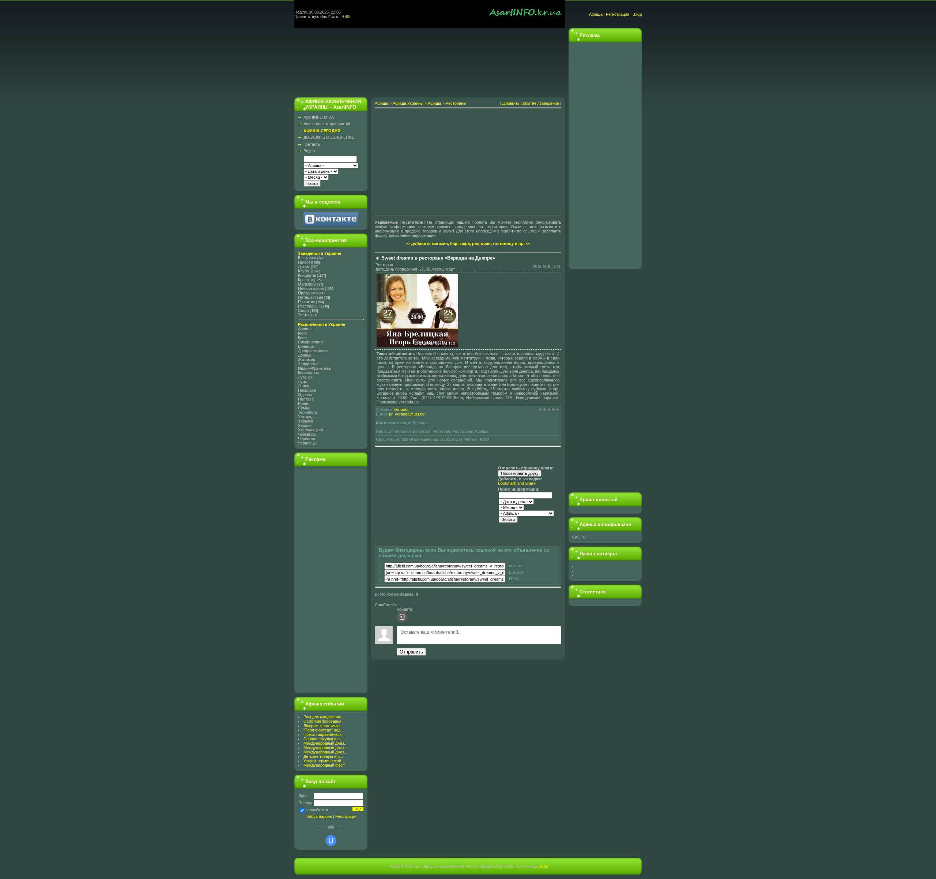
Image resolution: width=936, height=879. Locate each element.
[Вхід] (402, 616)
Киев (302, 337)
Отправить (411, 652)
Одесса (305, 394)
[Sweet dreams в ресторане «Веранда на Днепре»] (417, 346)
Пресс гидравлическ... (324, 734)
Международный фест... (325, 765)
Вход (637, 14)
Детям (304, 266)
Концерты (307, 275)
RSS (345, 16)
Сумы (303, 408)
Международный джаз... (325, 743)
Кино (302, 333)
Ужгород (305, 416)
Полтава (306, 399)
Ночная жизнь (311, 288)
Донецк (304, 355)
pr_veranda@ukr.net (407, 414)
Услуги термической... (323, 761)
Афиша (596, 14)
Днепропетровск (313, 351)
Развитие (306, 301)
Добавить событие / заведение (530, 103)
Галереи (305, 262)
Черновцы (307, 443)
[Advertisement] (429, 61)
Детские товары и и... (323, 756)
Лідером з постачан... (323, 725)
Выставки (307, 258)
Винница (306, 346)
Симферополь (311, 342)
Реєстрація (345, 816)
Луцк (302, 381)
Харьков (305, 421)
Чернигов (306, 438)
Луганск (305, 377)
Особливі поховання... (324, 721)
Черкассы (307, 434)
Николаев (307, 390)
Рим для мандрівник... (323, 717)
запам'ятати (317, 810)
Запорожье (308, 364)
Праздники (308, 293)
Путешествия (310, 297)
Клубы (304, 271)
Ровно (303, 403)
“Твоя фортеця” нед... (323, 730)
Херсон (305, 425)
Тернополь (308, 412)
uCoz (543, 866)
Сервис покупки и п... (323, 739)
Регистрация (617, 14)
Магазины (307, 284)
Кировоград (308, 372)
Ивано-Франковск (314, 368)
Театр (303, 315)
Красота (305, 280)
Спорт (303, 310)
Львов (303, 386)
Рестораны (308, 306)
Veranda (401, 409)
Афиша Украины (408, 103)
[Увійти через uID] (330, 840)
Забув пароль (319, 816)
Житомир (306, 359)
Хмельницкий (310, 430)
